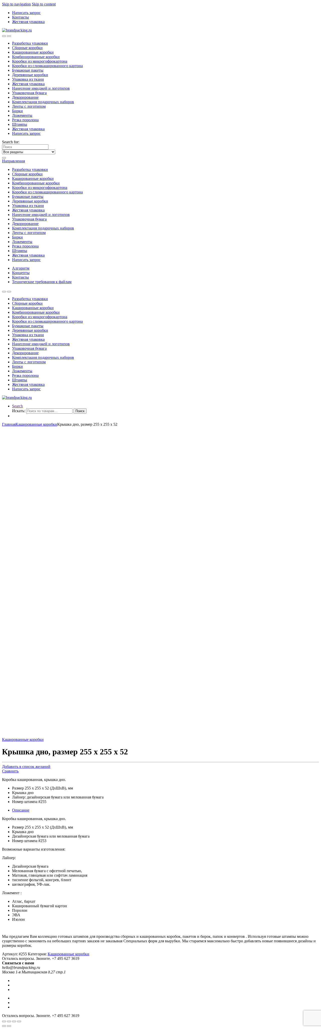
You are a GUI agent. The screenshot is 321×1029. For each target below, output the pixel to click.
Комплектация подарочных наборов (43, 102)
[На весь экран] (14, 1021)
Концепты (21, 273)
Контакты (20, 17)
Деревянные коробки (30, 75)
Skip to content (44, 4)
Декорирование (25, 97)
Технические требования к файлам (41, 282)
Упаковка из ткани (28, 79)
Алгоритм (20, 268)
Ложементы (22, 115)
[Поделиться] (9, 1021)
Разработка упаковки (30, 43)
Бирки (17, 111)
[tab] (165, 810)
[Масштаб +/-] (19, 1021)
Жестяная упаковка (28, 22)
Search (17, 406)
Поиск (80, 411)
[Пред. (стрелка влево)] (4, 1026)
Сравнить (10, 771)
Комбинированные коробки (36, 57)
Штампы (19, 124)
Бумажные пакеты (27, 70)
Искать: (18, 411)
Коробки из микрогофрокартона (39, 61)
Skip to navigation (16, 4)
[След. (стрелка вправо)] (9, 1026)
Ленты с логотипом (29, 106)
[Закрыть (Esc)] (4, 1021)
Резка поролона (25, 120)
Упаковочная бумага (29, 93)
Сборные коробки (27, 48)
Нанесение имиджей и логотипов (41, 88)
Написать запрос (26, 13)
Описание (20, 810)
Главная (9, 424)
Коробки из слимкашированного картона (47, 66)
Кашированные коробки (33, 52)
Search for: (10, 142)
